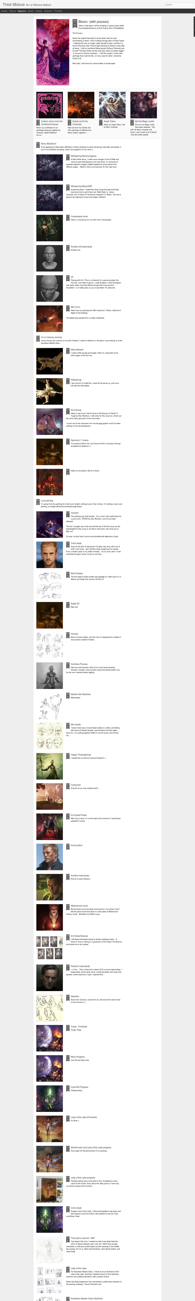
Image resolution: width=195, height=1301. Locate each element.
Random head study (80, 966)
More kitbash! (77, 349)
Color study (76, 543)
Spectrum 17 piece (79, 440)
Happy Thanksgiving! (81, 754)
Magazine (22, 11)
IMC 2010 (75, 306)
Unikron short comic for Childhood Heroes (52, 123)
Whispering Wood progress (83, 155)
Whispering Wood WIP (81, 186)
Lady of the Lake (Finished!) (84, 1117)
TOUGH (74, 512)
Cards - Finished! (79, 1026)
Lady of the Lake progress (83, 1177)
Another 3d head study (81, 246)
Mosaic (31, 11)
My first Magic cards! (144, 121)
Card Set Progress (79, 1086)
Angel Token (110, 121)
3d (72, 276)
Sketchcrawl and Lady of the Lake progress (91, 1147)
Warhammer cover (79, 905)
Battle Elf (75, 603)
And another (76, 845)
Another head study (80, 875)
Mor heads (76, 724)
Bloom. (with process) (94, 21)
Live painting (47, 500)
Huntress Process (79, 663)
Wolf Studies (77, 573)
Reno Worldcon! (48, 143)
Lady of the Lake (78, 1268)
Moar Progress (78, 1056)
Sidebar (39, 11)
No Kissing (76, 409)
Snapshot (48, 11)
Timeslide (58, 11)
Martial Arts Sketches (81, 694)
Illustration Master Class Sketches (87, 1298)
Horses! (74, 633)
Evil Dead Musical (79, 935)
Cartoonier (76, 784)
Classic (4, 11)
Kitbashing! (76, 379)
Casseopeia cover (79, 216)
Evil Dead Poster (79, 815)
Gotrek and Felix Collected (80, 123)
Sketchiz (75, 996)
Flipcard (12, 11)
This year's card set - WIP (83, 1238)
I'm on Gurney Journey (51, 337)
